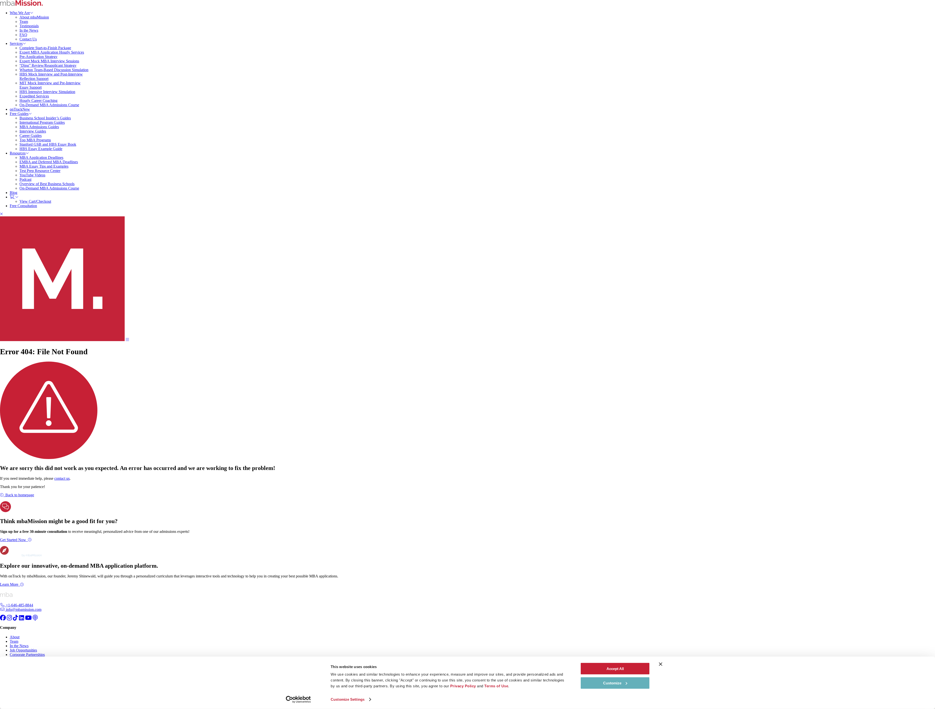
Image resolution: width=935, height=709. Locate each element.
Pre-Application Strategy (38, 57)
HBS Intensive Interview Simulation (47, 92)
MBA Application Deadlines (41, 157)
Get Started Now (13, 540)
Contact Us (28, 39)
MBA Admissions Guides (39, 127)
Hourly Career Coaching (38, 100)
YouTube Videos (32, 175)
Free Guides (19, 114)
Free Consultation (23, 206)
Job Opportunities (23, 650)
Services (16, 43)
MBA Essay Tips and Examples (43, 166)
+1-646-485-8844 (19, 605)
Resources (18, 153)
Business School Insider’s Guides (45, 118)
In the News (28, 30)
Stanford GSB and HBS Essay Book (47, 144)
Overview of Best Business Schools (47, 184)
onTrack (20, 109)
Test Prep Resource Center (39, 171)
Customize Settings (348, 699)
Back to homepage (19, 495)
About (14, 637)
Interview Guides (32, 131)
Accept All (615, 669)
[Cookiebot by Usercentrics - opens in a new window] (298, 699)
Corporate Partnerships (27, 654)
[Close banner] (660, 664)
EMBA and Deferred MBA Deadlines (48, 162)
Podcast (25, 179)
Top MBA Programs (35, 140)
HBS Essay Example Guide (40, 149)
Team (23, 21)
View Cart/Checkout (35, 201)
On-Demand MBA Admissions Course (49, 105)
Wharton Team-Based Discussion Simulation (53, 70)
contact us (62, 478)
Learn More (9, 584)
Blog (13, 193)
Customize (612, 683)
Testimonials (29, 26)
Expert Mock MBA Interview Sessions (49, 61)
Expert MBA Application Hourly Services (51, 52)
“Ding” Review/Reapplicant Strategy (47, 65)
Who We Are (20, 13)
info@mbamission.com (23, 609)
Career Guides (30, 136)
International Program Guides (42, 122)
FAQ (23, 35)
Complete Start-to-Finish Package (45, 48)
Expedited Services (34, 96)
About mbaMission (34, 17)
